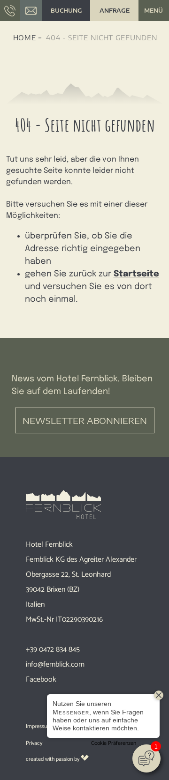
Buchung (66, 10)
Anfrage (115, 10)
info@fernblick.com (55, 664)
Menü (153, 10)
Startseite (136, 274)
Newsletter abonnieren (85, 420)
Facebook (41, 679)
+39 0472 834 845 (53, 649)
